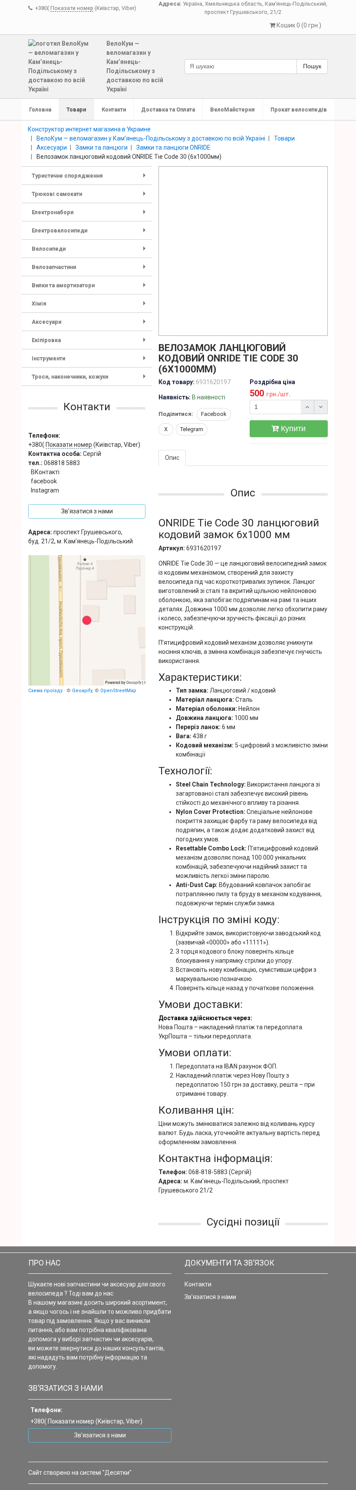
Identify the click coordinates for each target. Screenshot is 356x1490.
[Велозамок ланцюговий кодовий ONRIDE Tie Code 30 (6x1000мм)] (243, 251)
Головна (40, 109)
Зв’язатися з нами (210, 1296)
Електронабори (90, 215)
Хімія (90, 306)
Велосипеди (90, 251)
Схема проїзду (45, 690)
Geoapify (82, 690)
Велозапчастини (90, 270)
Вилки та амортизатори (90, 288)
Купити (292, 428)
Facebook (214, 414)
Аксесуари (90, 324)
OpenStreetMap (118, 690)
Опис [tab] (172, 457)
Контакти (114, 109)
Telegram (191, 429)
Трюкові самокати (90, 197)
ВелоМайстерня (232, 109)
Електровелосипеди (90, 233)
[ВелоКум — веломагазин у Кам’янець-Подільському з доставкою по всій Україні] (86, 620)
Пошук (312, 66)
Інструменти (90, 361)
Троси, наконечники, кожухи (90, 379)
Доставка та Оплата (168, 109)
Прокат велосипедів (298, 109)
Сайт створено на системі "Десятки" (80, 1472)
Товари (76, 109)
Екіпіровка (90, 343)
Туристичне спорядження (90, 178)
